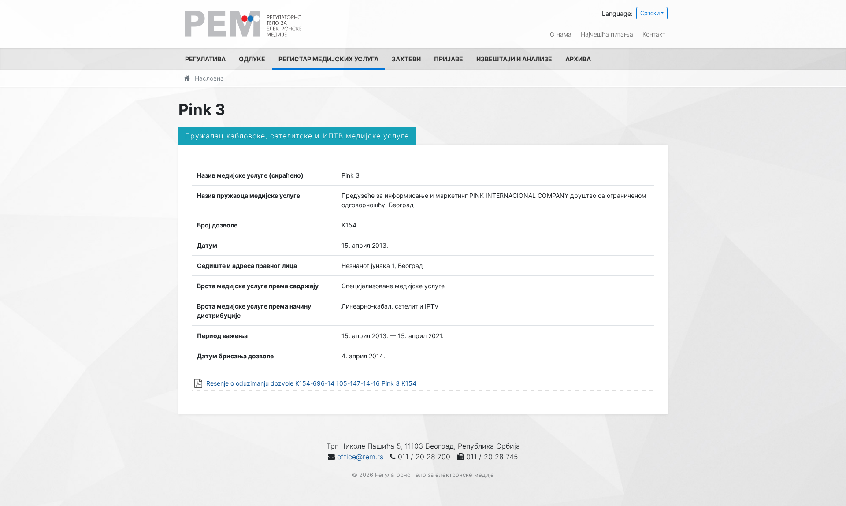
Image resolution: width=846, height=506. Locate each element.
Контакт (653, 34)
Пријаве (448, 59)
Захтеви (406, 59)
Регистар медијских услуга (328, 59)
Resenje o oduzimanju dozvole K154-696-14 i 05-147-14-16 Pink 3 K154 (311, 383)
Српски (650, 13)
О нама (560, 34)
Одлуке (252, 59)
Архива (578, 59)
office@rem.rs (360, 456)
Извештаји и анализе (514, 59)
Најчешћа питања (607, 34)
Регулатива (205, 59)
